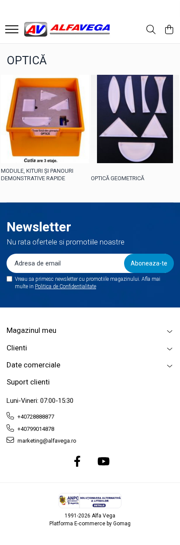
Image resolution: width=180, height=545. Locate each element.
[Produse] (12, 30)
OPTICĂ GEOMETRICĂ (117, 178)
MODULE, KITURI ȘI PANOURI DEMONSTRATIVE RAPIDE (37, 175)
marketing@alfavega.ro (46, 440)
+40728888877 (35, 416)
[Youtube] (103, 462)
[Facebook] (77, 462)
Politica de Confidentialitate (65, 286)
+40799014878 (35, 429)
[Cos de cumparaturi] (168, 30)
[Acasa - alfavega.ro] (67, 30)
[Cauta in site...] (151, 30)
